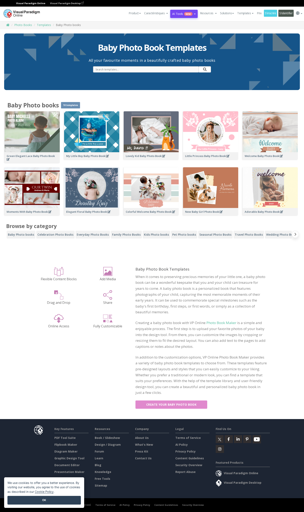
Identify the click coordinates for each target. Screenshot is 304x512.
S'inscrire (270, 13)
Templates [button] (244, 13)
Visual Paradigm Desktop (65, 3)
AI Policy (181, 445)
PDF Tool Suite (65, 438)
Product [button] (134, 13)
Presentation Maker (69, 472)
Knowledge (103, 472)
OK (44, 500)
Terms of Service (188, 438)
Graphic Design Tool (69, 458)
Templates (44, 25)
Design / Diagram (108, 445)
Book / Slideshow (107, 438)
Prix (259, 13)
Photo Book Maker (221, 322)
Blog (98, 465)
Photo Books (23, 25)
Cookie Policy (44, 491)
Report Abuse (185, 472)
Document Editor (67, 465)
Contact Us (143, 458)
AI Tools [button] (181, 14)
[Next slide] (295, 235)
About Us (142, 438)
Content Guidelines (189, 458)
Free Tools (102, 479)
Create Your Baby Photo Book (171, 404)
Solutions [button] (226, 13)
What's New (144, 445)
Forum (99, 451)
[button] (156, 13)
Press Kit (141, 451)
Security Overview (188, 465)
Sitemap (101, 485)
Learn (99, 458)
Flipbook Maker (65, 445)
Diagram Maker (66, 451)
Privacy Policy (185, 451)
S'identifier (286, 13)
